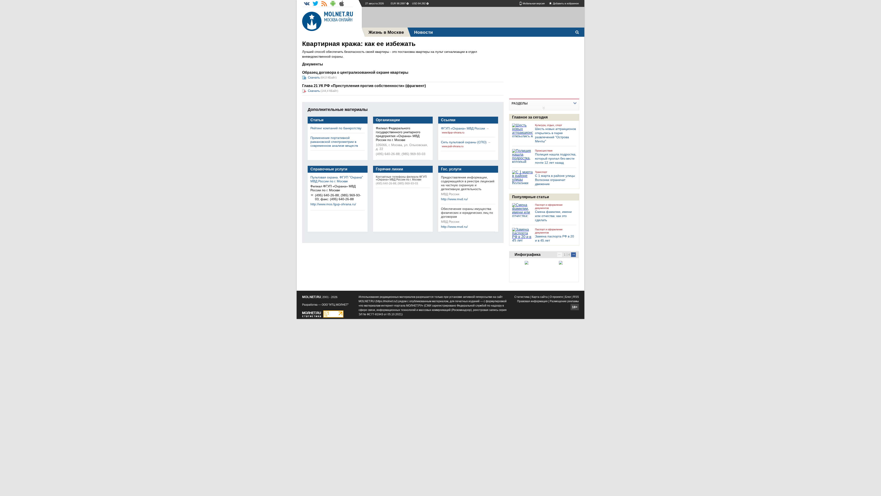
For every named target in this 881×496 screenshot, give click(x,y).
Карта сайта (540, 297)
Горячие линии (389, 169)
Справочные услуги (328, 169)
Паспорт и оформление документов (549, 206)
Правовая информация (532, 301)
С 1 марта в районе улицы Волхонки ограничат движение (555, 180)
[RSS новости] (324, 3)
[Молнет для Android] (332, 3)
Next (573, 254)
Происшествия (543, 150)
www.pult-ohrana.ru (452, 146)
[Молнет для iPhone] (341, 3)
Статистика (522, 297)
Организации (388, 120)
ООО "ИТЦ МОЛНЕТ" (335, 304)
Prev (559, 254)
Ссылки (448, 120)
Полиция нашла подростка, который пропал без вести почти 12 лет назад (555, 158)
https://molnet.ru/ (386, 301)
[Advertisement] (473, 17)
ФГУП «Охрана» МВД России (463, 128)
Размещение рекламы (564, 301)
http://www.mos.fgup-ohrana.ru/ (333, 204)
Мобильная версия (534, 3)
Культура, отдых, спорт (548, 125)
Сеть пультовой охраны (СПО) (464, 142)
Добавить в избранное (566, 3)
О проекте (556, 297)
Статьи (316, 120)
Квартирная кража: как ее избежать (358, 43)
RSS (576, 297)
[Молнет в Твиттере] (315, 3)
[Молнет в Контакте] (306, 3)
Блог (568, 297)
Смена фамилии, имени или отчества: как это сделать (553, 216)
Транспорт (541, 172)
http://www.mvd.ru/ (454, 199)
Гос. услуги (451, 169)
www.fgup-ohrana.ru (453, 132)
